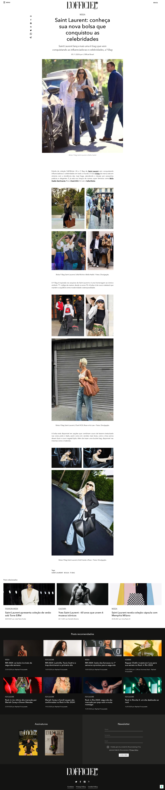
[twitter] (30, 30)
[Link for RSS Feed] (89, 782)
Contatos (70, 787)
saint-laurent (57, 573)
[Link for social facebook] (80, 782)
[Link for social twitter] (76, 782)
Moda (82, 14)
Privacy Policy (134, 750)
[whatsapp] (30, 34)
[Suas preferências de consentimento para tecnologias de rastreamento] (161, 786)
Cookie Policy (93, 787)
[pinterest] (30, 23)
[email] (30, 16)
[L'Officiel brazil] (82, 5)
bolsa (66, 573)
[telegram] (30, 37)
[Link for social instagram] (85, 782)
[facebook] (30, 20)
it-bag (72, 573)
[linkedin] (30, 27)
